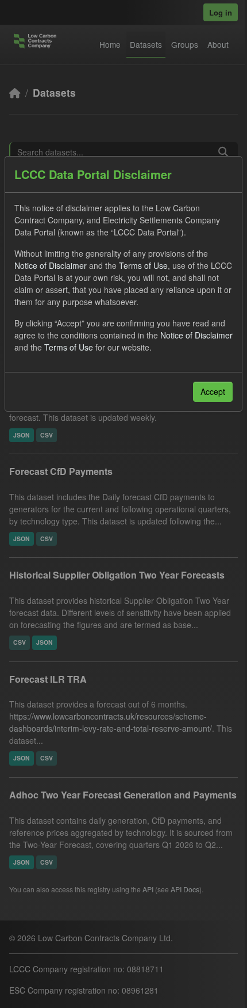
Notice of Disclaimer (50, 265)
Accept (212, 391)
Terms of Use (143, 265)
